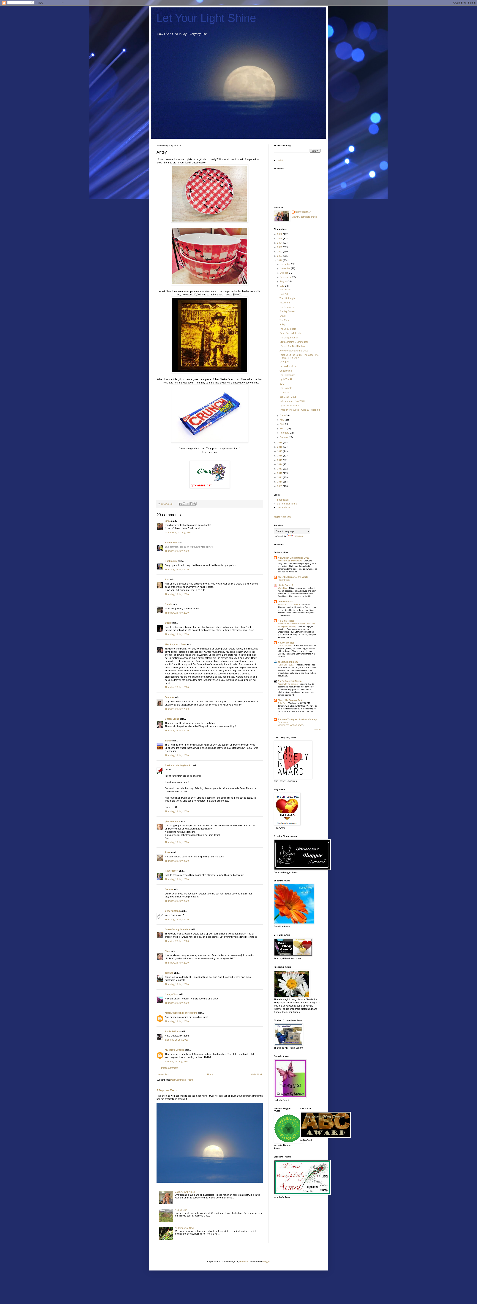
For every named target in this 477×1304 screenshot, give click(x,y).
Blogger (266, 1261)
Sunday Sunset (287, 311)
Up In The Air (286, 379)
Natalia (168, 604)
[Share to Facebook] (191, 504)
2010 (280, 481)
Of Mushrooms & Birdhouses (293, 342)
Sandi (168, 740)
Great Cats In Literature (291, 333)
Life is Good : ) (285, 585)
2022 (280, 251)
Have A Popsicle (287, 366)
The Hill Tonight (287, 298)
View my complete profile (304, 217)
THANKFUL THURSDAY (289, 604)
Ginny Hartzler (303, 212)
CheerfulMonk (172, 911)
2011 (280, 477)
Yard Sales (284, 289)
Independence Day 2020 (292, 401)
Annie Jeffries (172, 1031)
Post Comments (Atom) (182, 1080)
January (284, 437)
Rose (167, 852)
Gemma (169, 889)
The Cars (284, 320)
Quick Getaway (285, 645)
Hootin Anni (171, 542)
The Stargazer (286, 307)
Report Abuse (282, 516)
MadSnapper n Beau (175, 644)
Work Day (283, 588)
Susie (168, 623)
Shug (167, 951)
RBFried (244, 1261)
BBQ (281, 384)
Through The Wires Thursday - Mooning (299, 410)
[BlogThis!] (184, 504)
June (282, 415)
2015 (280, 460)
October (284, 273)
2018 (280, 447)
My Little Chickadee (289, 405)
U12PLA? (284, 362)
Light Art (283, 294)
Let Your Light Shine (206, 18)
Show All (317, 729)
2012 (280, 473)
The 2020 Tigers (287, 329)
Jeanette (169, 697)
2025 (280, 238)
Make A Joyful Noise (185, 1192)
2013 (280, 468)
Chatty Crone (172, 719)
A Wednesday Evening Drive (293, 350)
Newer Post (163, 1074)
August (284, 281)
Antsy (282, 324)
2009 (280, 486)
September (286, 277)
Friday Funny (284, 580)
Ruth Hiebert (171, 871)
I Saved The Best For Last (292, 346)
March (283, 428)
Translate (299, 536)
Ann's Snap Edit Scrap (289, 681)
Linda (168, 521)
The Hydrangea (287, 375)
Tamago (169, 973)
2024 (280, 243)
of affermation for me (287, 503)
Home (210, 1074)
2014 (280, 464)
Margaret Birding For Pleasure (181, 1013)
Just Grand (284, 302)
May (282, 419)
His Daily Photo (286, 621)
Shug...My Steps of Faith (290, 700)
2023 (280, 247)
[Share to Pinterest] (195, 504)
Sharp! (282, 316)
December (285, 264)
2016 (280, 455)
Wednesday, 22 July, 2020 (178, 532)
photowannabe (172, 821)
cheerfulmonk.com (288, 662)
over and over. (284, 507)
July (282, 286)
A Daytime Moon (167, 1090)
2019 (280, 442)
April (282, 424)
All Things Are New (184, 1228)
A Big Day (282, 703)
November (285, 268)
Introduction (283, 500)
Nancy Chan (171, 994)
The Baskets (285, 388)
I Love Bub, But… (286, 665)
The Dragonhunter (288, 337)
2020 (280, 260)
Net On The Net (286, 642)
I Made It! (284, 392)
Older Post (256, 1074)
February (285, 433)
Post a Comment (169, 1068)
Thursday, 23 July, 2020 (177, 551)
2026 (280, 234)
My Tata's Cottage (174, 1050)
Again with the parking (288, 684)
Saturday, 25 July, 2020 (176, 1040)
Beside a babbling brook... (178, 765)
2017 (280, 451)
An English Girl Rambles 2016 (293, 558)
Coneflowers (285, 371)
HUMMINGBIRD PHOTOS (290, 561)
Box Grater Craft (287, 397)
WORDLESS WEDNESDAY (290, 725)
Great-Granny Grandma (177, 929)
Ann (167, 579)
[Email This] (180, 504)
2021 (280, 256)
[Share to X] (187, 504)
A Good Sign (181, 1210)
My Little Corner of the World (293, 577)
